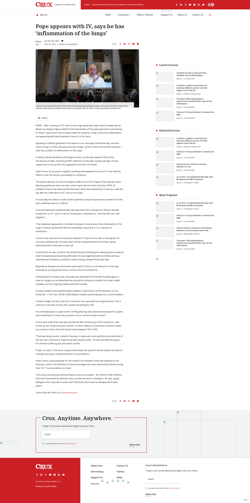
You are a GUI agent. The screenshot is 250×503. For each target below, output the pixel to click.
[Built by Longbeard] (246, 500)
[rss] (199, 4)
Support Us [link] (166, 15)
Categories (123, 15)
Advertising (97, 472)
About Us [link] (182, 15)
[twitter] (185, 4)
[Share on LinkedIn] (124, 44)
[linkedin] (181, 4)
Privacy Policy (71, 443)
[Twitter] (62, 41)
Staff (107, 15)
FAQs (119, 477)
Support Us (97, 477)
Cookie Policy (50, 486)
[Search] (210, 15)
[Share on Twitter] (129, 44)
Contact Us (197, 15)
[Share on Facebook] (120, 44)
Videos (120, 472)
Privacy (39, 486)
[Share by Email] (133, 44)
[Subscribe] (203, 4)
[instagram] (194, 4)
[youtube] (190, 4)
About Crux (96, 466)
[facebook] (176, 4)
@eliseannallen (70, 392)
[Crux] (44, 4)
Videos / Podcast (145, 15)
